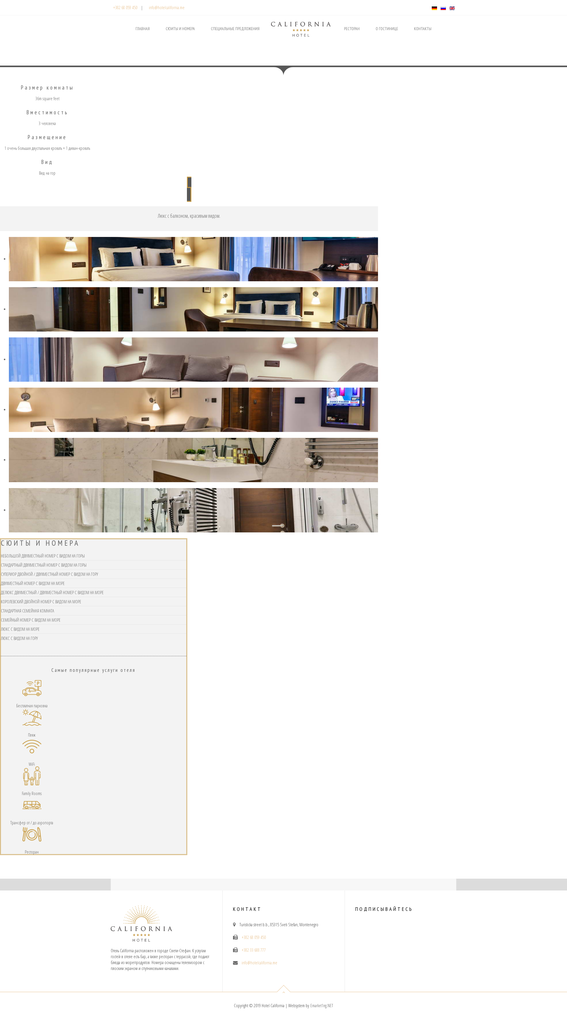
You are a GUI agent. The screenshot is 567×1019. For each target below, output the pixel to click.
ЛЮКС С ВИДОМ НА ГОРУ (19, 638)
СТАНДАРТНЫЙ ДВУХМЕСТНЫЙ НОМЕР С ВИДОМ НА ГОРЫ (44, 565)
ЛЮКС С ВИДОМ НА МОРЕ (20, 629)
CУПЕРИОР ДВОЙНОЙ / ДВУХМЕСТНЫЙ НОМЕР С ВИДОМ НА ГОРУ (49, 574)
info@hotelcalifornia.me (167, 7)
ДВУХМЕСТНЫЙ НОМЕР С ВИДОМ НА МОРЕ (33, 583)
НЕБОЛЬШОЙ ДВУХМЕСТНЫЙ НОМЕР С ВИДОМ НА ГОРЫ (43, 556)
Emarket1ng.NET (321, 1005)
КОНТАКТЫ (422, 28)
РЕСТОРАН (352, 28)
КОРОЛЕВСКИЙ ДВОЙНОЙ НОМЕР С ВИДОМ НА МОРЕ (41, 601)
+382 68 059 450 (125, 7)
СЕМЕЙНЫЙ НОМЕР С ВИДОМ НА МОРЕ (31, 620)
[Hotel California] (301, 22)
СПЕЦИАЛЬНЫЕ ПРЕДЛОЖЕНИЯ (235, 28)
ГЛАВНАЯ (143, 28)
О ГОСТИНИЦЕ (387, 28)
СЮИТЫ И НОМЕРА (180, 28)
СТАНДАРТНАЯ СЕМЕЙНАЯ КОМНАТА (27, 611)
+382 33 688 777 (254, 950)
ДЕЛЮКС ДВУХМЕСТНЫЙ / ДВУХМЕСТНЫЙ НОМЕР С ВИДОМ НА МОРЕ (52, 592)
